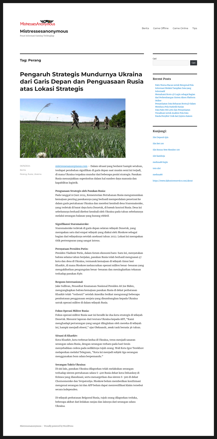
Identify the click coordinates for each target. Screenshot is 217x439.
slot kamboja (159, 156)
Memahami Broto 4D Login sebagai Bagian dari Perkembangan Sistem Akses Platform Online (175, 97)
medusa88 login (160, 162)
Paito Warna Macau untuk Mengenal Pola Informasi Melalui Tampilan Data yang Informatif (174, 88)
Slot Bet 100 (158, 143)
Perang (23, 174)
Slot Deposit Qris (160, 137)
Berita (145, 28)
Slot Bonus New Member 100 (166, 150)
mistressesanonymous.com (71, 166)
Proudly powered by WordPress (58, 426)
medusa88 (158, 174)
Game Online (180, 28)
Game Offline (161, 28)
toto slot (157, 168)
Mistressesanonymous (44, 31)
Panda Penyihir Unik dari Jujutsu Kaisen (173, 116)
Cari (154, 58)
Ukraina (37, 174)
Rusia (30, 174)
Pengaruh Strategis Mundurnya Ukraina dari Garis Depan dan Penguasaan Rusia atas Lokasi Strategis (82, 81)
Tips (194, 28)
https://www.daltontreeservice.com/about (173, 181)
